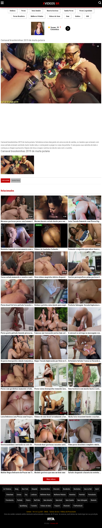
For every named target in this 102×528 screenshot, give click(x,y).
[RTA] (51, 520)
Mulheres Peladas (37, 16)
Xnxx (67, 16)
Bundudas (77, 489)
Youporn (57, 506)
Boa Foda (25, 489)
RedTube (37, 500)
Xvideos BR (54, 523)
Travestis (34, 506)
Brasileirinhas (45, 489)
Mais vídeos (51, 479)
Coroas (19, 495)
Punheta (19, 500)
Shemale (93, 500)
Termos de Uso (54, 512)
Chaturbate (9, 495)
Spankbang (23, 506)
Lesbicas (34, 495)
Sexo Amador (36, 11)
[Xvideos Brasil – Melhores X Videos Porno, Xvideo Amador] (51, 4)
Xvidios (77, 16)
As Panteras (7, 489)
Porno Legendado (85, 11)
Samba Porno (68, 11)
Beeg (16, 489)
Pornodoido (92, 495)
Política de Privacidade (68, 512)
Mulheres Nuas (45, 495)
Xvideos (12, 11)
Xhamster (66, 506)
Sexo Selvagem (82, 500)
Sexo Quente (70, 500)
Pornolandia (10, 500)
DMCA (46, 512)
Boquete (34, 489)
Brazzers (57, 489)
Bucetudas (66, 489)
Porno (23, 11)
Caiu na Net (88, 489)
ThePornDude (77, 506)
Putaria (28, 500)
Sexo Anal (59, 500)
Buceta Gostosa (52, 11)
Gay (26, 495)
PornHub (82, 495)
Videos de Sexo (54, 16)
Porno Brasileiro (19, 16)
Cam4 (97, 489)
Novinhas (72, 495)
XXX (87, 16)
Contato (28, 512)
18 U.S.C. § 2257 (37, 512)
